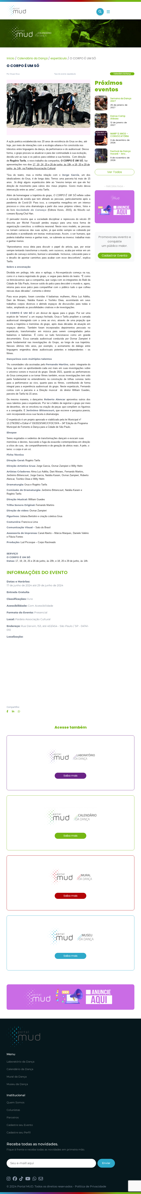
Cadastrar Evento (114, 255)
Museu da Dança (17, 1084)
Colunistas (13, 1110)
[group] (114, 206)
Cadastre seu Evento (20, 1125)
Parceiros (13, 1117)
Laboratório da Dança (20, 1061)
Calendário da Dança (32, 58)
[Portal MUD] (50, 11)
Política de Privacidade (90, 1186)
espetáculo (58, 58)
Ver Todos (114, 172)
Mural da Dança (17, 1076)
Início (10, 58)
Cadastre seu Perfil (19, 1132)
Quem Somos (15, 1102)
